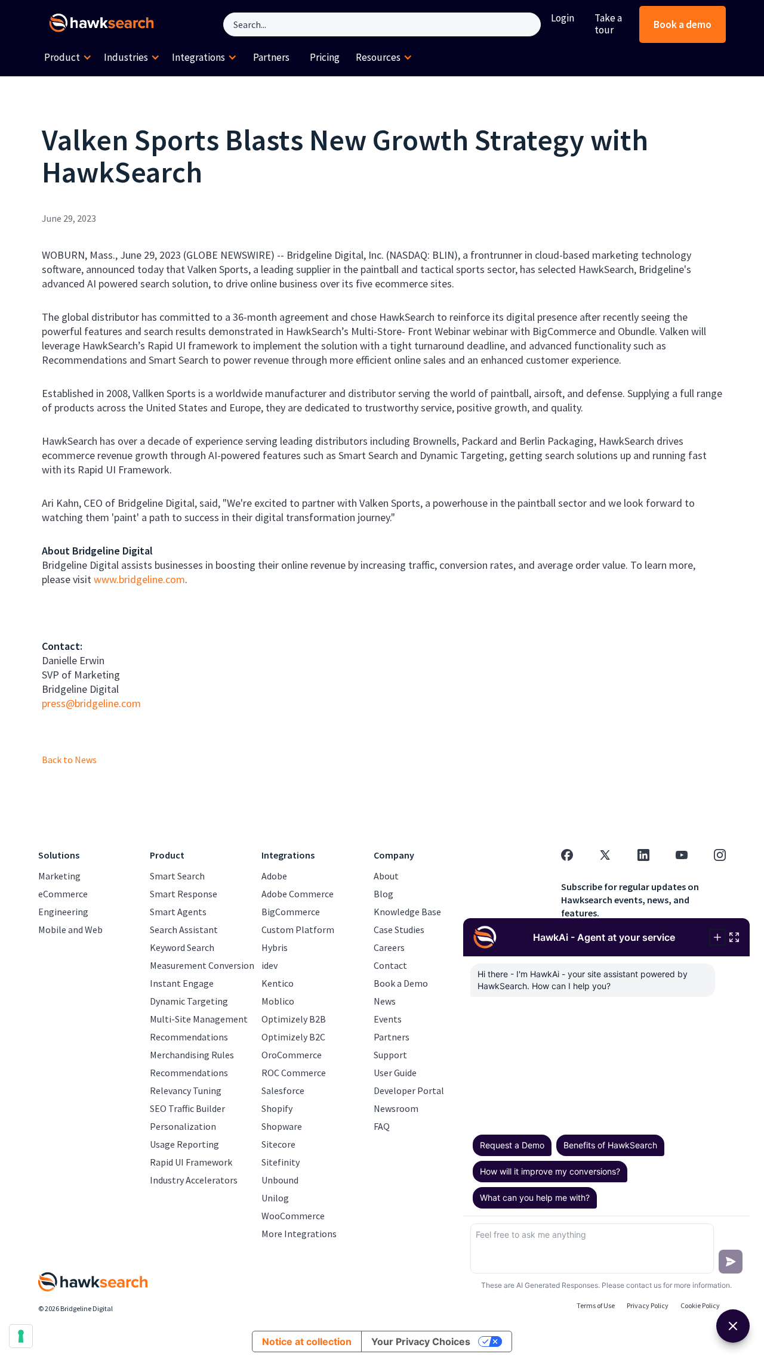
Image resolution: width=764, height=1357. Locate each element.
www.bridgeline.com (139, 579)
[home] (104, 24)
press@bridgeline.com (91, 703)
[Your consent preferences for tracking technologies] (21, 1336)
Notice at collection (307, 1341)
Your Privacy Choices (420, 1341)
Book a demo (682, 24)
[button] (68, 57)
